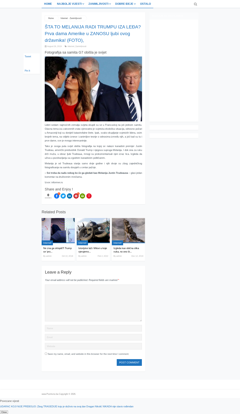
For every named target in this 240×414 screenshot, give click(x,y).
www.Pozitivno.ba (50, 394)
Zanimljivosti (98, 3)
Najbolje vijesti (69, 3)
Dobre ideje (124, 3)
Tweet (28, 56)
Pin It (27, 70)
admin (49, 256)
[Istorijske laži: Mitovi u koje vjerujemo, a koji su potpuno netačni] (93, 230)
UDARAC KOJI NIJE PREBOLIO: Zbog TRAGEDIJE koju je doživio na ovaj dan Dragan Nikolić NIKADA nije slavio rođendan (66, 406)
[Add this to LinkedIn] (69, 196)
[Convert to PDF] (89, 196)
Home (48, 3)
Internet (64, 18)
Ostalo (145, 3)
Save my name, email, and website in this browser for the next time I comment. (88, 354)
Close (4, 412)
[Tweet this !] (63, 196)
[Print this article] (82, 196)
